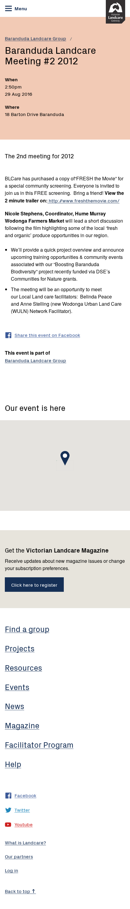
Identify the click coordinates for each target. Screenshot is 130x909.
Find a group (27, 628)
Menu (20, 8)
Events (17, 686)
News (14, 705)
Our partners (19, 856)
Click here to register (34, 584)
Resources (23, 667)
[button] (65, 458)
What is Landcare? (25, 842)
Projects (19, 648)
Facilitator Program (39, 744)
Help (13, 763)
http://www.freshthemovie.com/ (83, 200)
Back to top (18, 891)
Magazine (22, 725)
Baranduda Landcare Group (35, 38)
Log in (11, 870)
